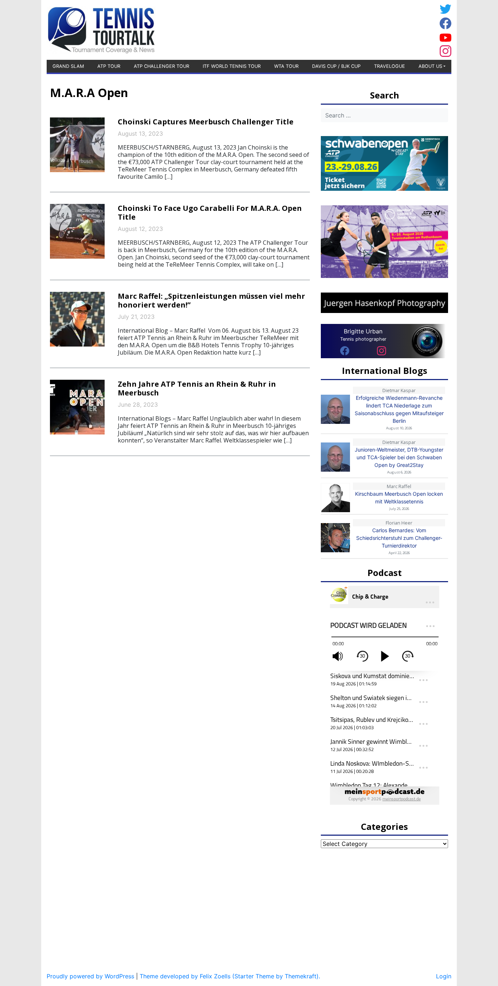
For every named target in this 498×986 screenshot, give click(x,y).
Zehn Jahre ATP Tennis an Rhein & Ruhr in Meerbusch (197, 388)
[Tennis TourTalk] (101, 29)
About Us (430, 66)
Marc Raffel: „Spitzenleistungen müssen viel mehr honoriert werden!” (211, 300)
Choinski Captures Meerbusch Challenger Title (205, 122)
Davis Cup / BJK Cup (336, 66)
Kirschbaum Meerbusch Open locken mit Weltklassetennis (399, 497)
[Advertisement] (378, 29)
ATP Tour (108, 66)
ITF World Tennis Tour (232, 66)
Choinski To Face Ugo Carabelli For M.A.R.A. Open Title (210, 212)
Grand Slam (68, 66)
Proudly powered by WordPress (90, 976)
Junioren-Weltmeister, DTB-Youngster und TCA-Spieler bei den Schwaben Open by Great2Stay (399, 457)
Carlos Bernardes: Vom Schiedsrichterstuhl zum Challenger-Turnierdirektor (399, 538)
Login (443, 976)
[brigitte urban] (344, 350)
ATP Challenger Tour (161, 66)
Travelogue (389, 66)
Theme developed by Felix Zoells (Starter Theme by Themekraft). (230, 976)
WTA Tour (286, 66)
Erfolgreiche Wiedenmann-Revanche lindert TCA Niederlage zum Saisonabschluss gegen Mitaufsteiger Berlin (399, 409)
